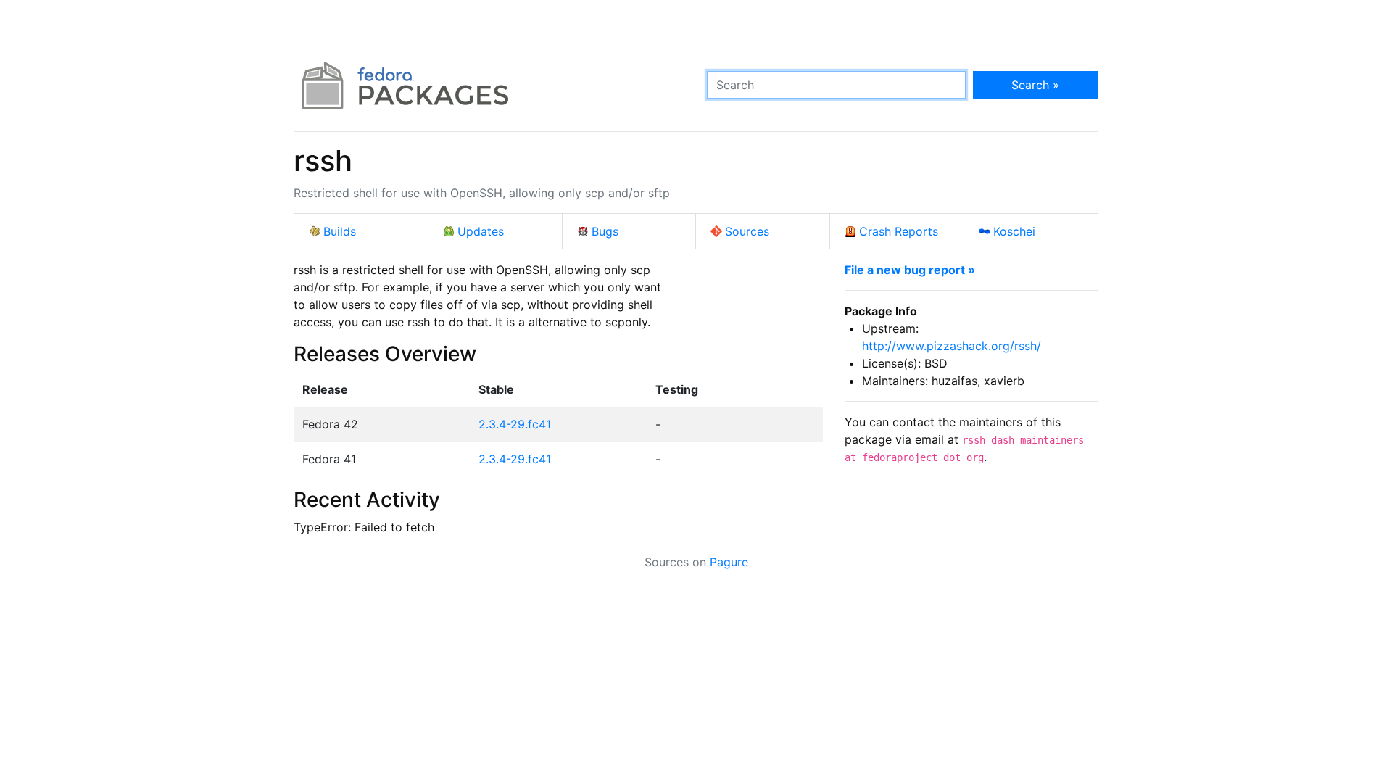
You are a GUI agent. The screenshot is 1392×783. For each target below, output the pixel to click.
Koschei (1014, 231)
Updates (480, 231)
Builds (339, 231)
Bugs (605, 231)
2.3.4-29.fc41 (514, 424)
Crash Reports (898, 231)
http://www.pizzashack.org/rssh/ (951, 346)
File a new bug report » (910, 269)
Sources (747, 231)
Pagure (729, 562)
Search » (1035, 85)
